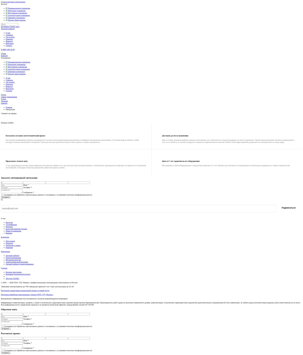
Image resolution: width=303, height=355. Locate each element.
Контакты (10, 43)
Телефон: (27, 187)
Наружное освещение (17, 11)
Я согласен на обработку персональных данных (26, 216)
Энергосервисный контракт (17, 262)
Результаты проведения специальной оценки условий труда (25, 291)
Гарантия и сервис (13, 245)
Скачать (9, 46)
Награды (9, 222)
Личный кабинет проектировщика (20, 264)
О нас (8, 33)
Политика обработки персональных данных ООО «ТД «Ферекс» (27, 295)
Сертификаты (11, 225)
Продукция (10, 241)
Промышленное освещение (19, 8)
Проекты (9, 39)
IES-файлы (5, 27)
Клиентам (5, 237)
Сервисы (9, 35)
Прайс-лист (15, 27)
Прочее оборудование (17, 20)
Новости (9, 41)
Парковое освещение (16, 18)
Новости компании (13, 231)
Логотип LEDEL (12, 279)
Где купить (10, 37)
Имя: (26, 185)
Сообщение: (28, 192)
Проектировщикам (13, 258)
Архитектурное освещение (19, 15)
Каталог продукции (14, 272)
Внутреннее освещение (17, 13)
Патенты (9, 227)
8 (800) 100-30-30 (8, 50)
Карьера (9, 233)
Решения (9, 248)
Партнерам (5, 252)
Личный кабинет (8, 29)
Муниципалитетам (13, 260)
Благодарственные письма (16, 229)
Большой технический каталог (18, 274)
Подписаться (289, 208)
